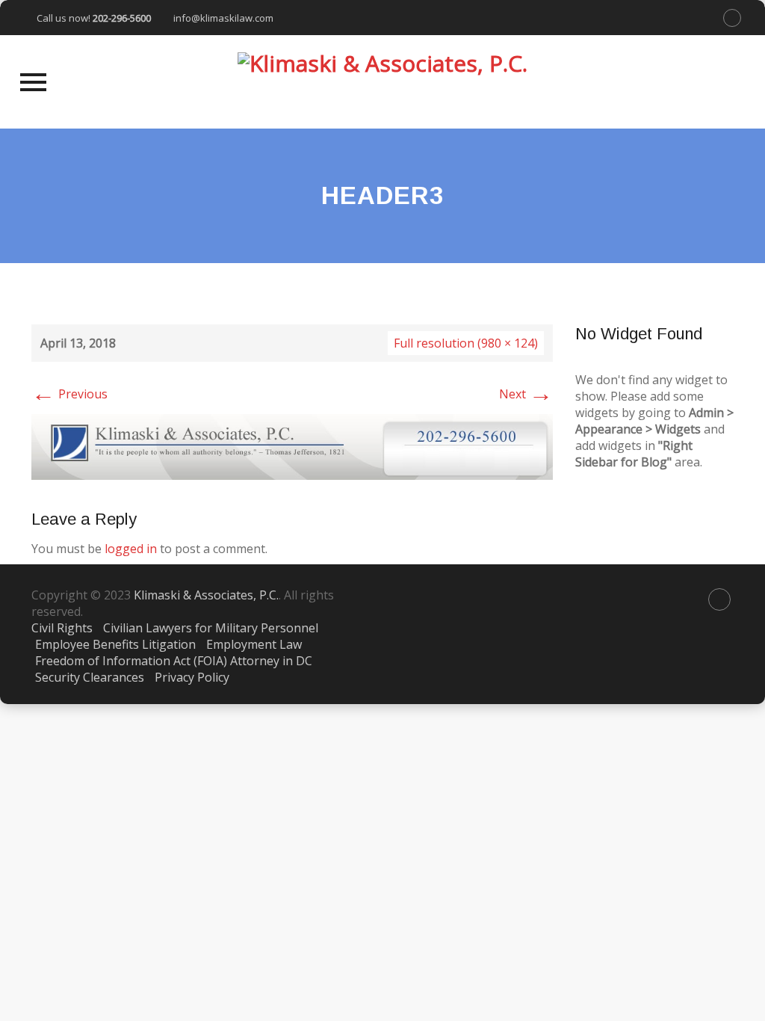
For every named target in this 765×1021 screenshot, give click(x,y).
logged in (131, 548)
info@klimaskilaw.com (223, 18)
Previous (69, 394)
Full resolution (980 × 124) (466, 343)
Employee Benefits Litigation (115, 644)
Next (526, 394)
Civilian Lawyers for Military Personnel (210, 628)
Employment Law (254, 644)
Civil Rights (62, 628)
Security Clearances (89, 677)
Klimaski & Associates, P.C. (206, 595)
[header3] (292, 445)
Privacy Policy (192, 677)
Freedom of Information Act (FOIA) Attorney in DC (173, 661)
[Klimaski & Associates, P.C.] (382, 82)
